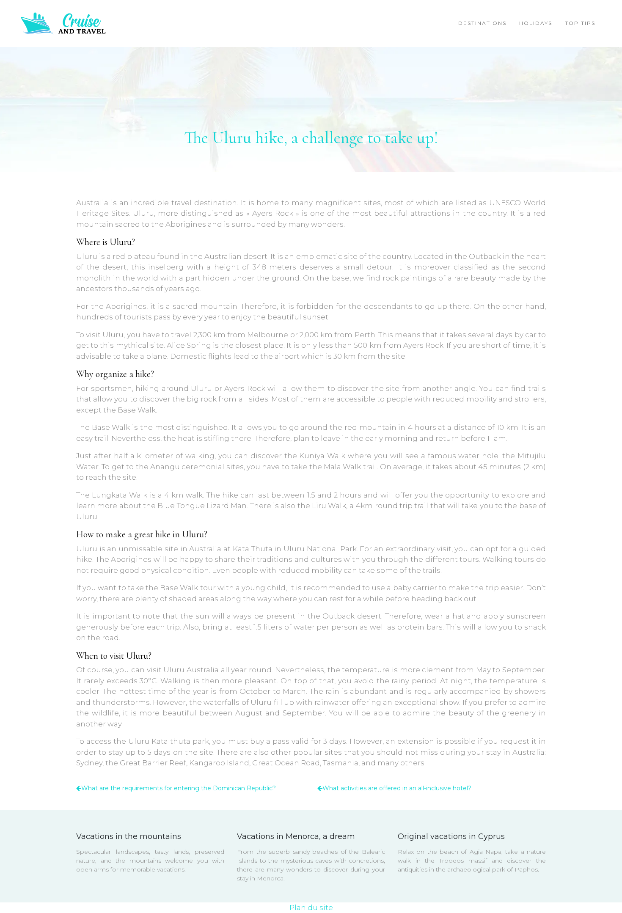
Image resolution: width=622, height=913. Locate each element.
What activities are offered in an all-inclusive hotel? (396, 788)
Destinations (482, 23)
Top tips (580, 23)
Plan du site (311, 907)
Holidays (535, 23)
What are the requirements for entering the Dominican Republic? (178, 788)
